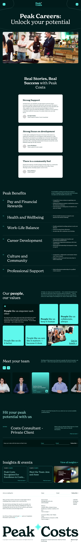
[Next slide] (8, 367)
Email (16, 390)
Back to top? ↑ (74, 540)
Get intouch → (73, 341)
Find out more (74, 433)
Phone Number (18, 392)
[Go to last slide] (4, 367)
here (20, 516)
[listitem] (21, 383)
